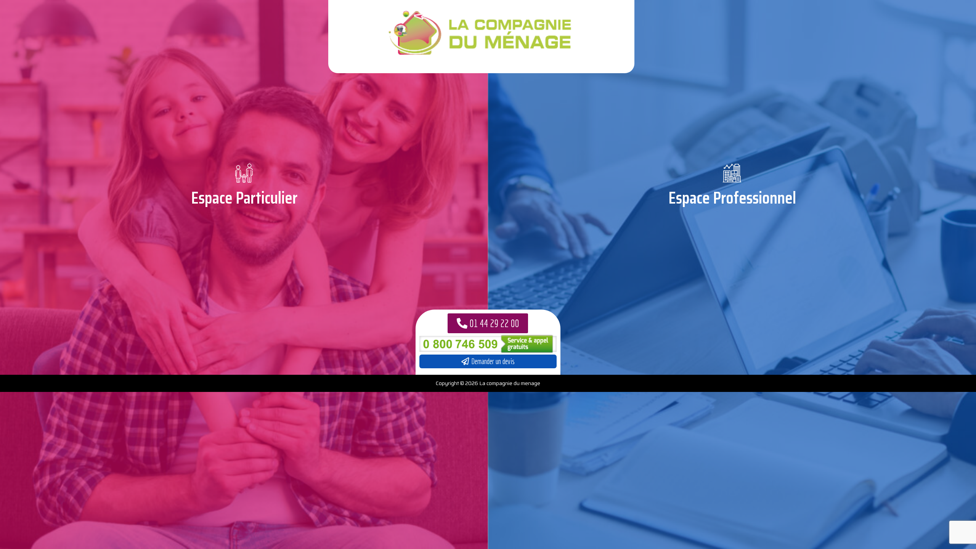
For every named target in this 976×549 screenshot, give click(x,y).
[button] (488, 323)
